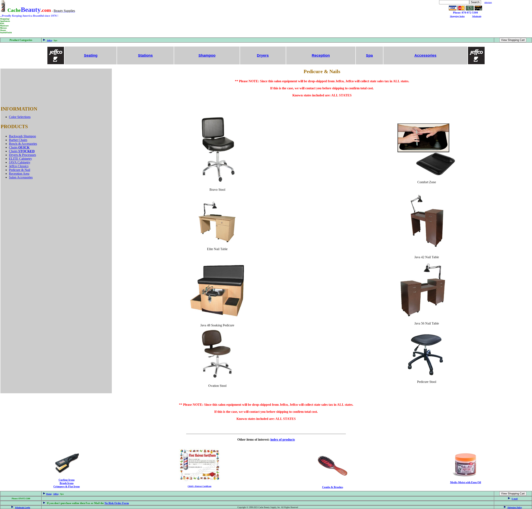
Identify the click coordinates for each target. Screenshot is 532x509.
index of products (282, 439)
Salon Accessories (21, 177)
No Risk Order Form (117, 503)
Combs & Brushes (332, 487)
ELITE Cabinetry (20, 158)
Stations (145, 55)
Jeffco (49, 40)
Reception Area (19, 173)
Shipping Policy (514, 507)
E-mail (515, 499)
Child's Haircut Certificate (199, 486)
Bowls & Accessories (23, 143)
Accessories (425, 55)
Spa (369, 55)
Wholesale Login (22, 507)
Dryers (263, 55)
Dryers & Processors (22, 155)
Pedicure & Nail (19, 170)
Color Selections (20, 117)
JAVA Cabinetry (19, 162)
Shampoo (207, 55)
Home (48, 494)
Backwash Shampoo (22, 136)
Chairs (19, 147)
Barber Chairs (18, 140)
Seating (90, 55)
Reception (321, 55)
